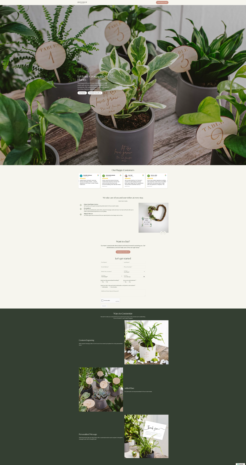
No (107, 282)
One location (114, 287)
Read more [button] (82, 186)
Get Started (82, 93)
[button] (167, 181)
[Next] (164, 232)
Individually (105, 287)
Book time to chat (162, 2)
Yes (103, 282)
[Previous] (161, 232)
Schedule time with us (95, 93)
